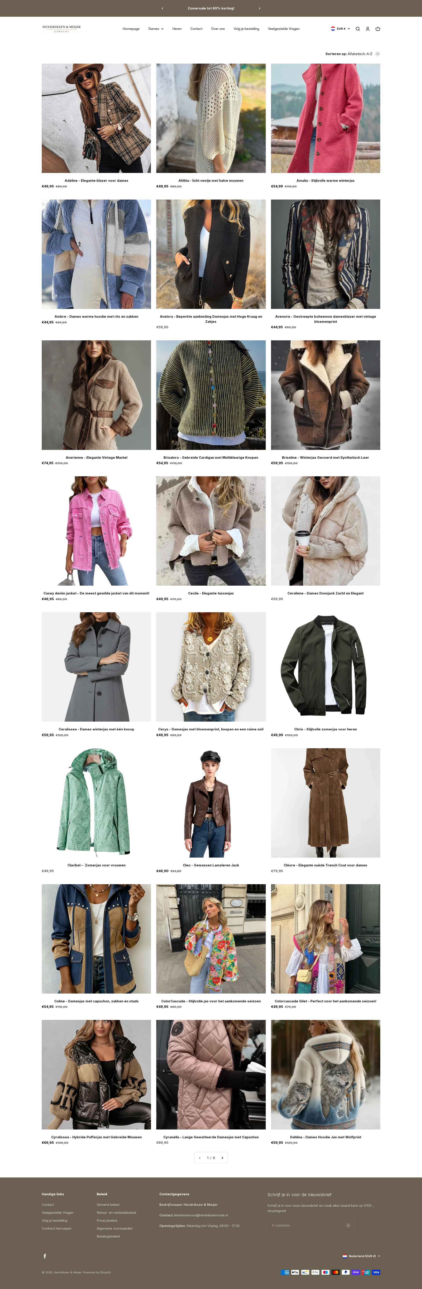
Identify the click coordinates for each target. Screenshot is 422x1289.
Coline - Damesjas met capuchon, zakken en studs (96, 1001)
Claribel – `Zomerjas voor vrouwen (96, 865)
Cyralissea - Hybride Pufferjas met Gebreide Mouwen (96, 1137)
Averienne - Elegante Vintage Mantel (96, 457)
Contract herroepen (56, 1228)
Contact (196, 29)
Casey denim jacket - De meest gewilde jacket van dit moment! (96, 593)
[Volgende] (259, 8)
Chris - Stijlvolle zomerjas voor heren (325, 729)
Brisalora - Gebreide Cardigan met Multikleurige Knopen (211, 457)
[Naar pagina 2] (222, 1158)
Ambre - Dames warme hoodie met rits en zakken (96, 316)
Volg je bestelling (246, 29)
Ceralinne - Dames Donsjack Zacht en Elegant (325, 593)
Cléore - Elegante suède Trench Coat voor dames (325, 865)
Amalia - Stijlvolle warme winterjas (325, 180)
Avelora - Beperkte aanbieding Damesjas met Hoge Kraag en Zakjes (211, 319)
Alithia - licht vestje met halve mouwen (210, 180)
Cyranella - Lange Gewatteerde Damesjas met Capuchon (211, 1137)
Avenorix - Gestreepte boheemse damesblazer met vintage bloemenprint (325, 319)
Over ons (218, 29)
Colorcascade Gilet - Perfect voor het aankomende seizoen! (326, 1001)
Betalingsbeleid (108, 1236)
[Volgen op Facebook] (45, 1256)
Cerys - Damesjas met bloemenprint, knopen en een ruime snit (211, 729)
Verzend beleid (108, 1205)
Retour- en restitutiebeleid (116, 1212)
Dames (153, 29)
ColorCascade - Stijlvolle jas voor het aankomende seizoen (211, 1001)
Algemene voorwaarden (115, 1228)
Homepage (131, 29)
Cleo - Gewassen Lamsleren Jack (211, 865)
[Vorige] (162, 8)
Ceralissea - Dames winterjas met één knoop (96, 729)
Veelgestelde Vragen (284, 29)
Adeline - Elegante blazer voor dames (96, 180)
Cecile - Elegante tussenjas (211, 593)
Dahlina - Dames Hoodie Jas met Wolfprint (325, 1137)
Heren (177, 29)
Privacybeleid (107, 1220)
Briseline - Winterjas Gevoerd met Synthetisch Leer (325, 457)
